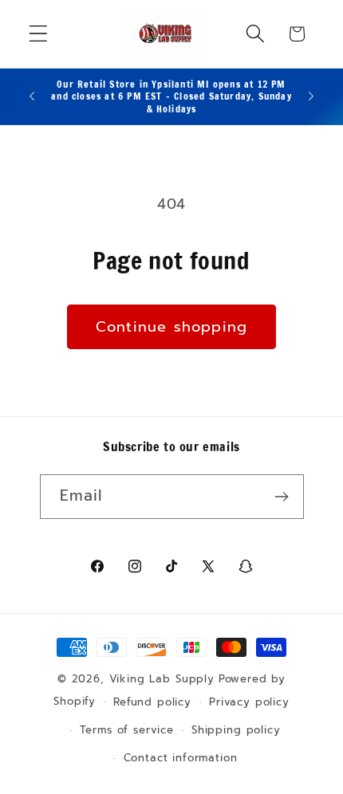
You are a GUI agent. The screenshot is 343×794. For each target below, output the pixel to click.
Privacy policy (249, 702)
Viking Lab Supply (162, 679)
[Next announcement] (311, 96)
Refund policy (152, 702)
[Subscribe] (282, 496)
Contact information (181, 758)
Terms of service (126, 730)
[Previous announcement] (31, 96)
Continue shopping (171, 327)
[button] (39, 34)
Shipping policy (236, 730)
